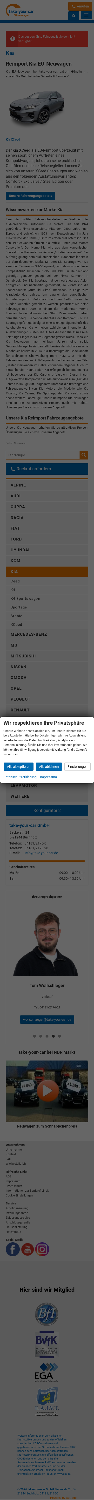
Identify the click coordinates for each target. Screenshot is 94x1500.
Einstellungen (77, 767)
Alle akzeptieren (18, 767)
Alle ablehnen (49, 767)
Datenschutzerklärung (20, 777)
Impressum (48, 777)
